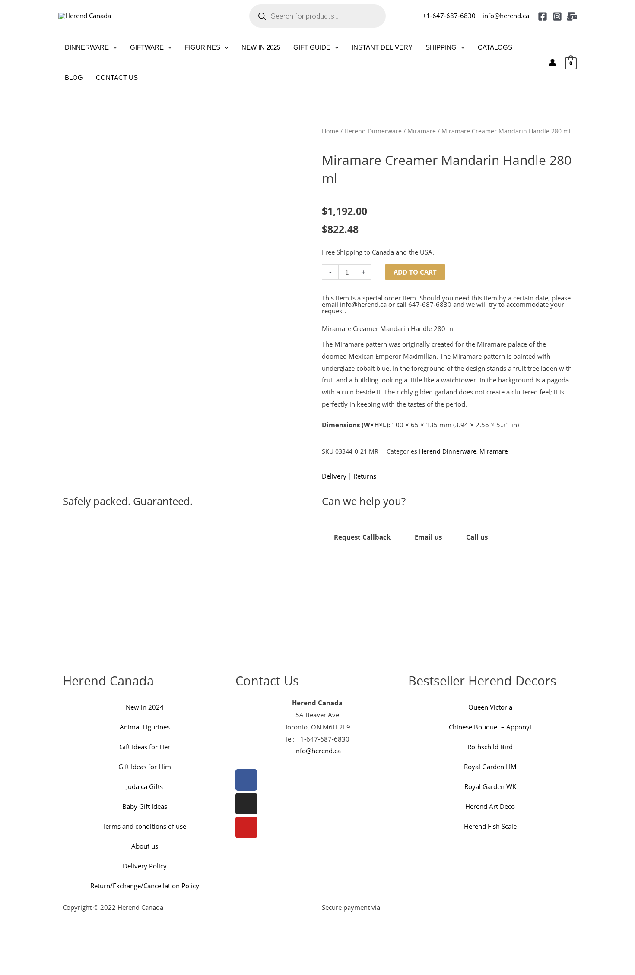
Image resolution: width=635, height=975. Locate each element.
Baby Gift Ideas (144, 806)
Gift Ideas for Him (144, 766)
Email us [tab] (428, 537)
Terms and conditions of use (144, 826)
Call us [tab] (477, 537)
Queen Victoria (490, 707)
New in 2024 (145, 707)
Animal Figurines (145, 727)
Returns (364, 476)
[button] (113, 47)
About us (144, 846)
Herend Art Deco (490, 806)
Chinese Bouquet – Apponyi (490, 727)
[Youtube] (246, 827)
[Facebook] (542, 16)
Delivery (334, 476)
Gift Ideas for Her (144, 746)
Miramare (421, 131)
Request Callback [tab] (362, 537)
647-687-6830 (429, 304)
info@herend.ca (506, 15)
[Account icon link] (552, 62)
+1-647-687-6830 (449, 15)
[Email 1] (572, 16)
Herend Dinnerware (373, 131)
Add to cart (415, 272)
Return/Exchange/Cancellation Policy (144, 885)
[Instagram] (557, 16)
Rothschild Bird (490, 746)
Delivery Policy (145, 865)
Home (330, 131)
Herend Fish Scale (490, 826)
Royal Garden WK (490, 786)
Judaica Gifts (144, 786)
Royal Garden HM (490, 766)
